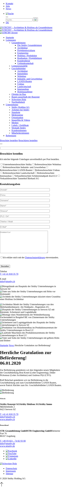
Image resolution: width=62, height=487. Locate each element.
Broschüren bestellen (27, 140)
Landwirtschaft (24, 86)
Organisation (17, 117)
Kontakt (9, 3)
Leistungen (11, 40)
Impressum (11, 471)
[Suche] (10, 13)
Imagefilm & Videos (21, 120)
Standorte (16, 112)
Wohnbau (21, 76)
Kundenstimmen (19, 130)
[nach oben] (1, 485)
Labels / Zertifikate (20, 125)
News (8, 8)
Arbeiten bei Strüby (20, 110)
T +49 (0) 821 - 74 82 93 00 (13, 441)
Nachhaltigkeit (18, 102)
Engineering (22, 53)
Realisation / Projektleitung (29, 58)
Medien (15, 122)
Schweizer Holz (19, 99)
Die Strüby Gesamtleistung (29, 45)
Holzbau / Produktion (27, 55)
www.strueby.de (7, 446)
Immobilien (22, 73)
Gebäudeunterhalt (25, 63)
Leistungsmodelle (20, 66)
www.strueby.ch (7, 419)
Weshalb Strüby (19, 128)
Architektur (22, 48)
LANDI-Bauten (24, 81)
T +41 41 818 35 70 (9, 274)
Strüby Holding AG (21, 107)
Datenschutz (11, 468)
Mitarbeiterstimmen (20, 133)
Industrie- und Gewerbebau (29, 79)
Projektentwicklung (26, 50)
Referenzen (11, 135)
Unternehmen (12, 104)
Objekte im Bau (19, 94)
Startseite (10, 37)
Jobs (8, 6)
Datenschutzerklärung (35, 257)
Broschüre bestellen (9, 140)
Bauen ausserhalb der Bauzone (26, 97)
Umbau (20, 84)
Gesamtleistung (19, 42)
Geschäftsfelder (19, 68)
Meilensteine (17, 115)
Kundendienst (23, 61)
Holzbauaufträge (24, 91)
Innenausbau (23, 89)
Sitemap (9, 473)
